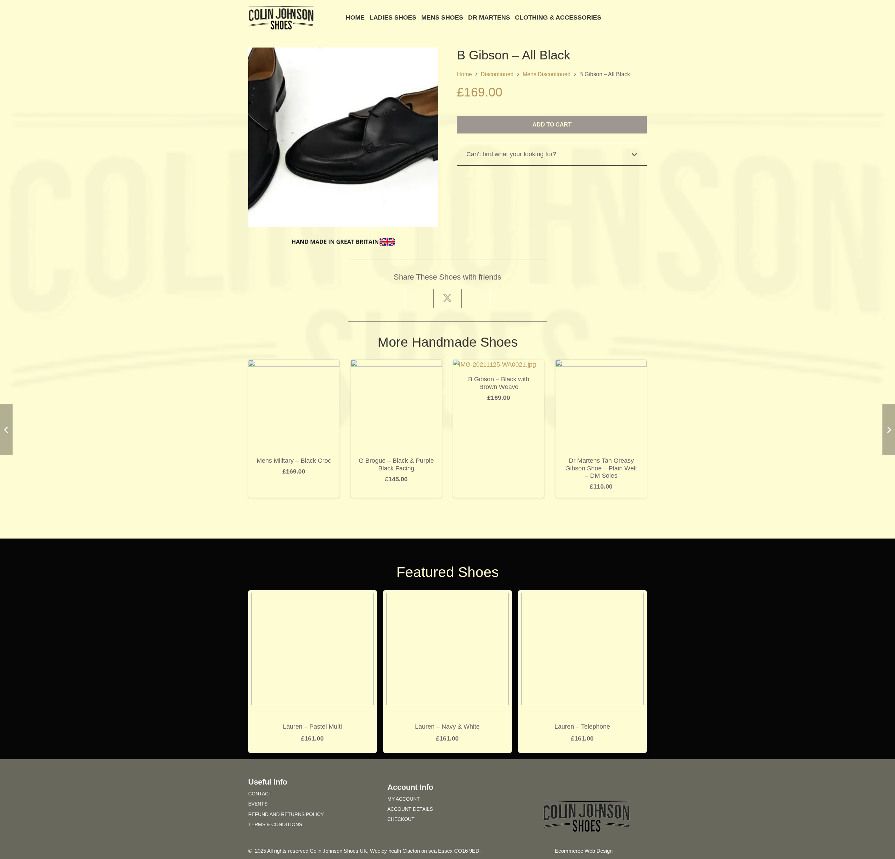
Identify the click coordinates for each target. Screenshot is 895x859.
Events (257, 804)
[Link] (632, 17)
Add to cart (552, 125)
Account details (410, 809)
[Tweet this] (448, 298)
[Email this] (391, 298)
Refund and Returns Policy (286, 814)
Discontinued (497, 74)
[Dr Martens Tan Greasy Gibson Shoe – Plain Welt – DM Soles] (601, 364)
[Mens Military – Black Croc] (293, 364)
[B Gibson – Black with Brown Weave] (494, 364)
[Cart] (616, 17)
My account (403, 799)
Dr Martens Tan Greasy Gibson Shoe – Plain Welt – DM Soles (601, 468)
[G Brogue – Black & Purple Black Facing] (396, 364)
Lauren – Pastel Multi (312, 726)
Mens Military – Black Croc (294, 460)
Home (464, 74)
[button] (643, 17)
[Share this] (419, 298)
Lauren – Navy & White (447, 726)
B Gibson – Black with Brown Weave (498, 383)
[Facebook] (574, 786)
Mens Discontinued (547, 74)
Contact (260, 793)
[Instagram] (599, 786)
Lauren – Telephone (582, 726)
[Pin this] (476, 298)
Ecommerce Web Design (584, 851)
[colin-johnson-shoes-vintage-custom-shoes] (281, 18)
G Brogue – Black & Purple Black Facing (396, 464)
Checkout (401, 819)
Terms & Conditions (275, 824)
